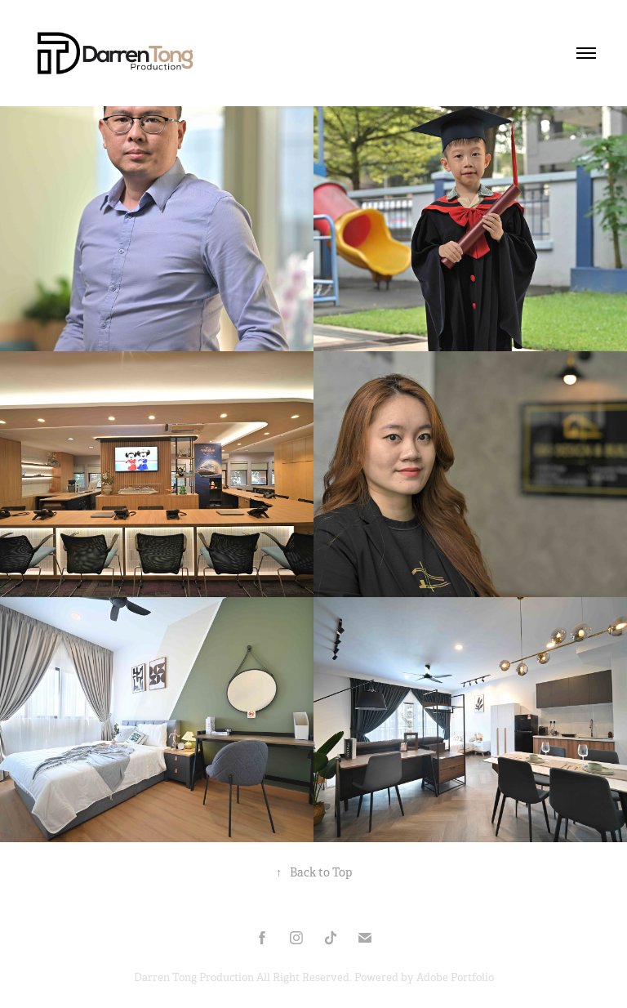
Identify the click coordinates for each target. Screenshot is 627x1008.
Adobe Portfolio (455, 977)
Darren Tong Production (195, 977)
